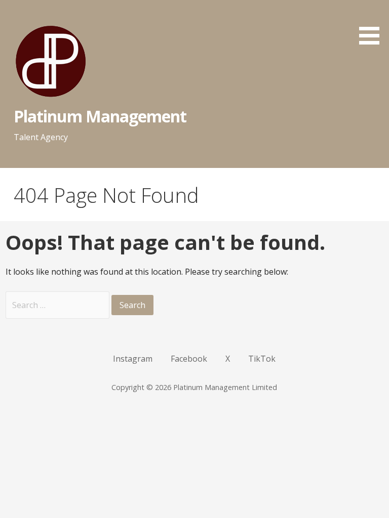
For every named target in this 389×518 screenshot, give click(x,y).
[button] (373, 24)
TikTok (262, 358)
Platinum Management (100, 116)
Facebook (189, 358)
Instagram (132, 358)
